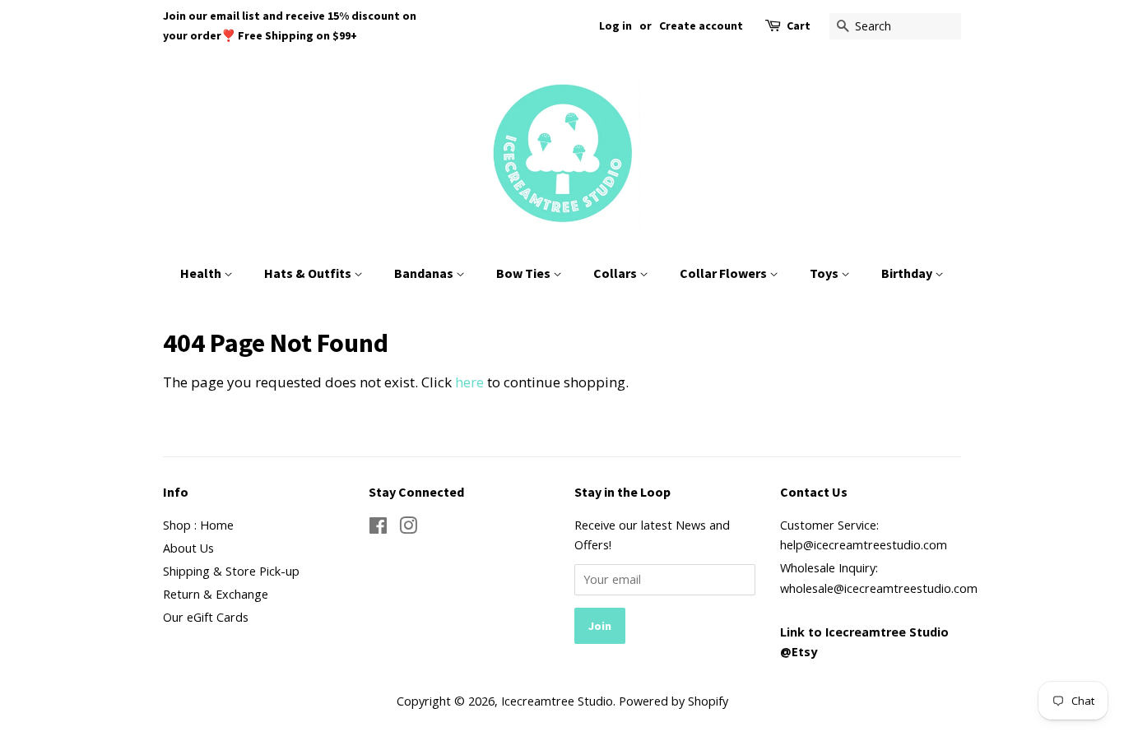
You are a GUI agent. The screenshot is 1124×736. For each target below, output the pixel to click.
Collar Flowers (724, 273)
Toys (825, 273)
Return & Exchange (215, 594)
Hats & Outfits (309, 273)
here (469, 382)
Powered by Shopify (673, 701)
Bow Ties (524, 273)
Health (202, 273)
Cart (798, 25)
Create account (701, 25)
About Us (188, 548)
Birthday (908, 273)
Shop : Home (198, 525)
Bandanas (425, 273)
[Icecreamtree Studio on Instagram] (408, 528)
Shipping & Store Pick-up (231, 571)
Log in (615, 25)
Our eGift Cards (205, 617)
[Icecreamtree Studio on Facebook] (378, 528)
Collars (616, 273)
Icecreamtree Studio (557, 701)
